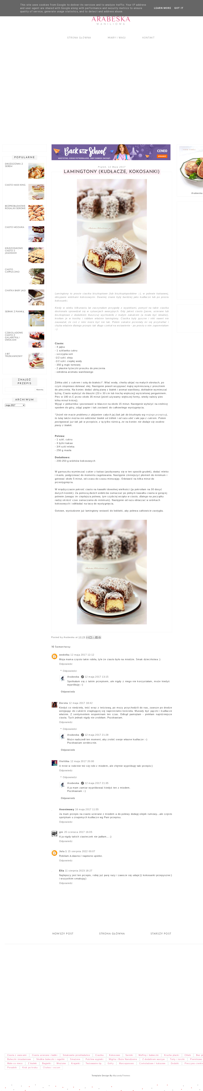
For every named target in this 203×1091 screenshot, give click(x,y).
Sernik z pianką (14, 312)
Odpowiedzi (70, 671)
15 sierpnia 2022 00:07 (81, 851)
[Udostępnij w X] (93, 637)
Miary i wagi (117, 37)
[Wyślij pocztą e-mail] (87, 637)
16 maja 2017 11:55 (87, 809)
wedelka (64, 654)
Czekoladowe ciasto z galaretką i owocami (14, 336)
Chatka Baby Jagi (15, 290)
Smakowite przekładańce (76, 1055)
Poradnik (12, 1067)
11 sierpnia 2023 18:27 (78, 870)
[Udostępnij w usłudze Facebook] (96, 637)
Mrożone (61, 1063)
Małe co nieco (15, 1063)
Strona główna (79, 37)
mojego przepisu (156, 414)
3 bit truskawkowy (14, 355)
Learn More (162, 8)
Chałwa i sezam (51, 1067)
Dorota (63, 703)
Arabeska (111, 19)
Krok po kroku (30, 1067)
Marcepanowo (126, 1063)
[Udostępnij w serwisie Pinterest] (99, 637)
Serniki (129, 1055)
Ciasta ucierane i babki (44, 1055)
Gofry (111, 1063)
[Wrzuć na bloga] (90, 637)
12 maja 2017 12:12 (82, 654)
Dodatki (175, 1063)
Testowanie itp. (94, 1063)
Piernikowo (196, 1059)
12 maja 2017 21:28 (97, 734)
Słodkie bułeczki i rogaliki (50, 1059)
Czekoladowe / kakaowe (152, 1063)
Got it (178, 8)
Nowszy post (62, 934)
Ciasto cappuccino (12, 270)
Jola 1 (63, 851)
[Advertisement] (95, 88)
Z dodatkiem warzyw (153, 1059)
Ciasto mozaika (14, 227)
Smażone (75, 1059)
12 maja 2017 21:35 (97, 783)
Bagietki (46, 1063)
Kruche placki (171, 1055)
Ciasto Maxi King (15, 185)
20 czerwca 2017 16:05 (78, 832)
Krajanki (75, 1063)
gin (61, 832)
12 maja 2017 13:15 (97, 676)
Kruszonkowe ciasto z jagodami (14, 250)
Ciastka (99, 1055)
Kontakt (148, 37)
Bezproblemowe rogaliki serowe (15, 207)
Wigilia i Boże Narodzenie (123, 1059)
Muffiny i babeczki (149, 1055)
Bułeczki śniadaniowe (19, 1059)
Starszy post (161, 934)
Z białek (32, 1063)
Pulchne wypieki (94, 1059)
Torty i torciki (177, 1059)
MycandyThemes (121, 1076)
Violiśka (64, 761)
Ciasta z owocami (17, 1055)
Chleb (188, 1055)
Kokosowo (114, 1055)
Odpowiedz (66, 664)
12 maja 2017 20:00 (82, 761)
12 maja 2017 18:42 (81, 703)
